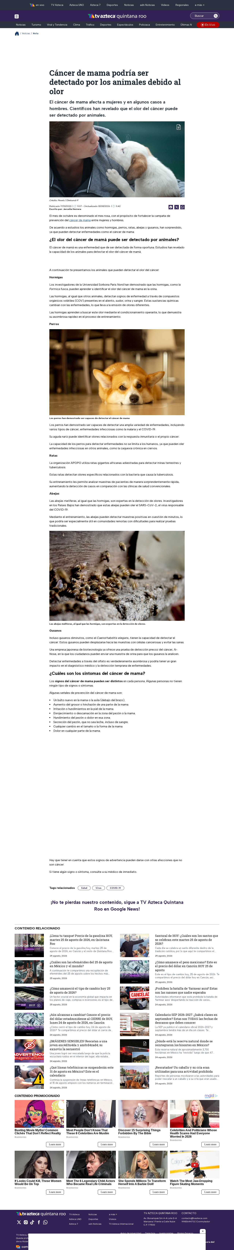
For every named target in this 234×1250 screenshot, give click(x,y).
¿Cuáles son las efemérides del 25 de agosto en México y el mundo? (81, 964)
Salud (84, 888)
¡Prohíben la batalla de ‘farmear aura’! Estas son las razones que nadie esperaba (186, 990)
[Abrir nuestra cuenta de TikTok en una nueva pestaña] (32, 1222)
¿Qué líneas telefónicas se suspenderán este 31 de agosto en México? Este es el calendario (82, 1071)
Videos (165, 5)
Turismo (36, 24)
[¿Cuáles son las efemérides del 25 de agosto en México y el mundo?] (29, 971)
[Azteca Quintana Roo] (117, 16)
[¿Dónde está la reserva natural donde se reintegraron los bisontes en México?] (134, 1051)
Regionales (182, 5)
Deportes (112, 5)
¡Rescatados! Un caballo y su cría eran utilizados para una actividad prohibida (184, 1069)
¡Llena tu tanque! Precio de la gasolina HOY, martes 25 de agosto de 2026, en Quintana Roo (81, 939)
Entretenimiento (165, 24)
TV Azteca (57, 5)
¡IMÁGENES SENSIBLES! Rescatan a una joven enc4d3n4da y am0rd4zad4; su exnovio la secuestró (78, 1045)
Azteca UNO (76, 5)
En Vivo (210, 24)
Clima (76, 24)
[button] (203, 1231)
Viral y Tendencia (57, 24)
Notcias (26, 33)
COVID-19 (115, 888)
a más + (200, 5)
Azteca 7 (95, 5)
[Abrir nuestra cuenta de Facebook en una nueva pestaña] (39, 1222)
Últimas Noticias (190, 24)
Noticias (129, 5)
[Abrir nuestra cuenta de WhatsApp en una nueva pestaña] (45, 1222)
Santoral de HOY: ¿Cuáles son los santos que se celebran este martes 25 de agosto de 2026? (186, 939)
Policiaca (144, 24)
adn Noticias (147, 5)
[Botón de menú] (17, 16)
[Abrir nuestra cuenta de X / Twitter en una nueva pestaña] (19, 1222)
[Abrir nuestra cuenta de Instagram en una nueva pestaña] (25, 1222)
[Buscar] (216, 16)
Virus (98, 888)
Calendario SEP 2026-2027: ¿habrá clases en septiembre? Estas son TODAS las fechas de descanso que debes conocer (186, 1018)
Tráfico (90, 24)
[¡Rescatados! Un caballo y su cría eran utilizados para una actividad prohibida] (134, 1077)
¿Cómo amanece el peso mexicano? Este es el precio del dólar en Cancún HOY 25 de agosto (186, 966)
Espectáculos (125, 24)
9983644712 (188, 1221)
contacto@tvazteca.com (194, 1218)
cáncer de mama (80, 220)
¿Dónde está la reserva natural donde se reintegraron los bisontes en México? (184, 1043)
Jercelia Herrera (72, 209)
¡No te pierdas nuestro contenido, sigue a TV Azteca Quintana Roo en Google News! (117, 905)
